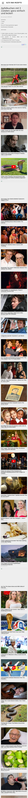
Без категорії (4, 17)
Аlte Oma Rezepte (14, 3)
